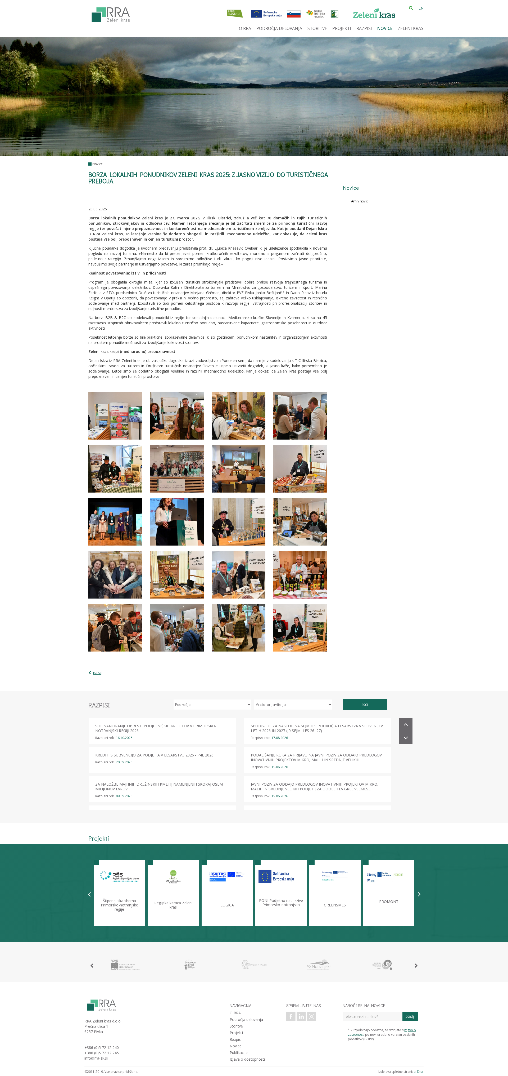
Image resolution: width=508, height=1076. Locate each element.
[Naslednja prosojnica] (419, 894)
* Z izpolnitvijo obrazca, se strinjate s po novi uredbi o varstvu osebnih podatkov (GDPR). (382, 1034)
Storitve (236, 1026)
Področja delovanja (246, 1019)
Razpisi (236, 1039)
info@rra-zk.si (96, 1058)
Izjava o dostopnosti (247, 1059)
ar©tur (419, 1071)
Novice (97, 164)
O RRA (235, 1012)
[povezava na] (125, 964)
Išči (365, 704)
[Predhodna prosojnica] (89, 894)
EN (421, 8)
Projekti (236, 1032)
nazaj (97, 672)
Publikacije (239, 1052)
